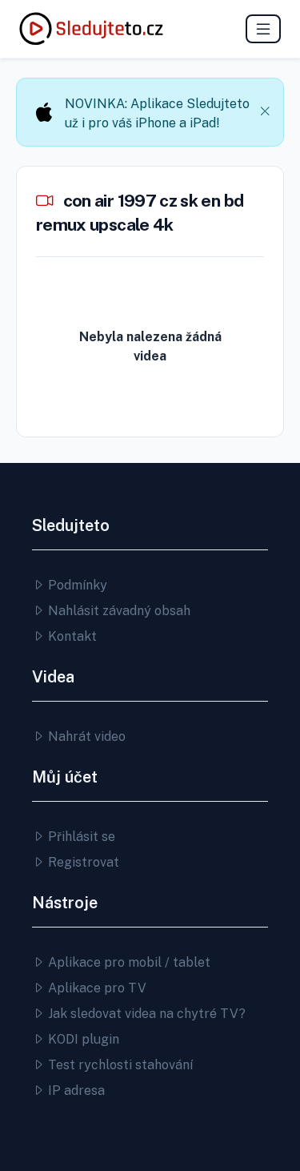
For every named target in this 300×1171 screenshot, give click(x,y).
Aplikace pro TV (95, 988)
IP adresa (75, 1090)
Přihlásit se (80, 836)
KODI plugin (82, 1039)
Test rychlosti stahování (119, 1064)
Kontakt (71, 636)
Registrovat (82, 862)
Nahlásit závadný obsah (117, 610)
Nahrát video (85, 736)
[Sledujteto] (91, 29)
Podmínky (76, 585)
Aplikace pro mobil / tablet (127, 962)
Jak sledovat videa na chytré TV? (145, 1013)
